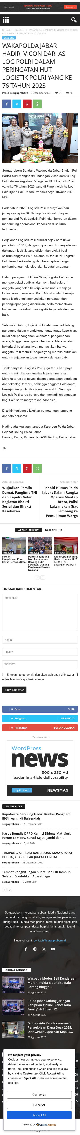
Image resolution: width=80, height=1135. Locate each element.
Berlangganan (64, 727)
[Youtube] (54, 949)
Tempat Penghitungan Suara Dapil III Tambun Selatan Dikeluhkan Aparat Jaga (36, 874)
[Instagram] (35, 949)
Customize (39, 1094)
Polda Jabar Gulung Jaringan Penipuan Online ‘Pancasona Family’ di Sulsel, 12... (49, 1005)
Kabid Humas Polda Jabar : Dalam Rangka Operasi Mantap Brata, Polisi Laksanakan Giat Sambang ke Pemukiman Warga (60, 501)
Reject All (39, 1105)
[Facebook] (6, 104)
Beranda (6, 29)
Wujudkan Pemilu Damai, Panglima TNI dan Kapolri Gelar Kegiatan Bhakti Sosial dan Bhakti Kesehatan (19, 499)
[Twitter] (16, 104)
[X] (45, 949)
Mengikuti (68, 718)
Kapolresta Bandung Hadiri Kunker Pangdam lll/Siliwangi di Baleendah (36, 816)
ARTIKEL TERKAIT (28, 530)
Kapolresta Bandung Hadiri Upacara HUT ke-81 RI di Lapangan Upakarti (66, 560)
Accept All (39, 1115)
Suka (71, 709)
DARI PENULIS (53, 530)
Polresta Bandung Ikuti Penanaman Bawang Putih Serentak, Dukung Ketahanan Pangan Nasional (39, 563)
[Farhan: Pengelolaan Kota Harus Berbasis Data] (14, 546)
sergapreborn (19, 92)
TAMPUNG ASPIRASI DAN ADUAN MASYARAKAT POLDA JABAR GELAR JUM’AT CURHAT (37, 855)
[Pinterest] (27, 104)
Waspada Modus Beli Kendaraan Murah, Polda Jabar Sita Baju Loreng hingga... (52, 982)
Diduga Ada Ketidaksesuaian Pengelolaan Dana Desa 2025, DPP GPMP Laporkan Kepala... (50, 1027)
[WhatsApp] (37, 104)
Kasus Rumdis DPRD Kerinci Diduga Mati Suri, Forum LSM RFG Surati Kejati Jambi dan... (36, 835)
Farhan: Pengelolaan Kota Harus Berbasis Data (14, 559)
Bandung (19, 29)
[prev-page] (37, 577)
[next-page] (42, 577)
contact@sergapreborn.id (50, 940)
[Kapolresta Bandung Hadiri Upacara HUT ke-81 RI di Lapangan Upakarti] (66, 546)
